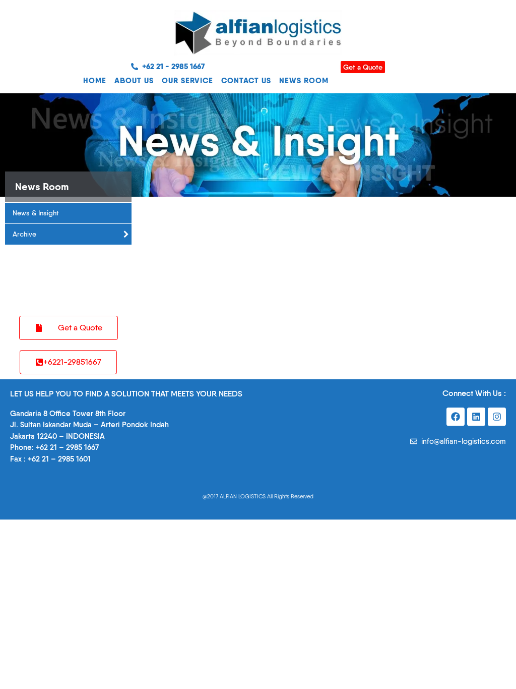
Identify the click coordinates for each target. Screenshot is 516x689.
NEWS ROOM (304, 80)
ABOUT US (134, 80)
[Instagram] (497, 417)
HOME (94, 80)
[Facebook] (455, 417)
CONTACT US (246, 80)
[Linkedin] (476, 417)
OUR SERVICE (187, 80)
